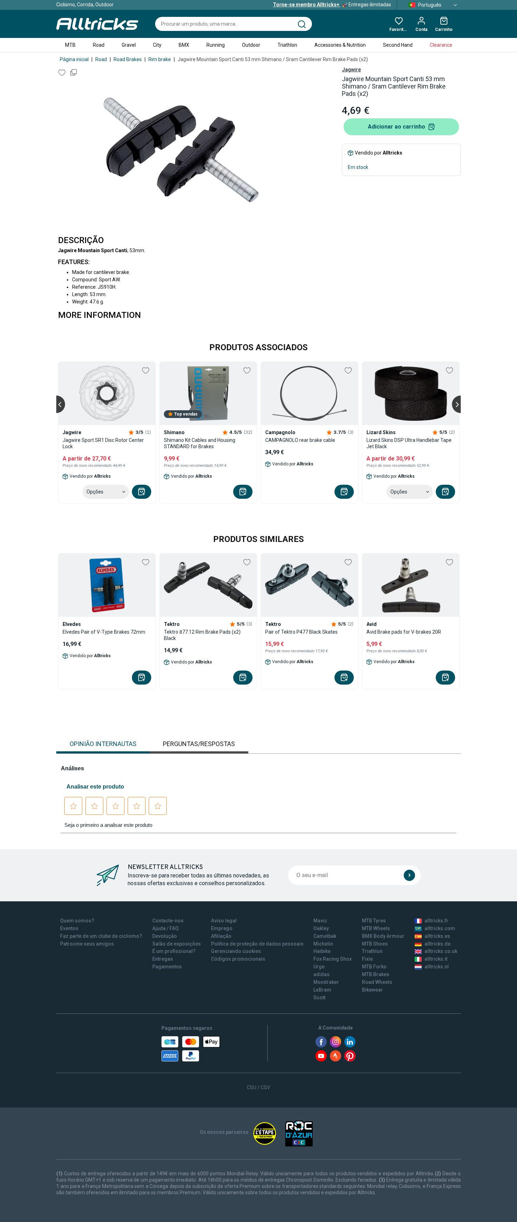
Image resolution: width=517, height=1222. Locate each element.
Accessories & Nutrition (340, 45)
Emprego (221, 928)
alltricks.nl (437, 966)
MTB (70, 45)
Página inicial (74, 59)
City (157, 45)
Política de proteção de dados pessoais (257, 944)
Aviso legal (224, 920)
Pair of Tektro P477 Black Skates (301, 632)
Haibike (322, 951)
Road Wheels (377, 982)
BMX (184, 45)
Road (98, 45)
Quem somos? (77, 920)
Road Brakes (128, 59)
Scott (319, 997)
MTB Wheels (376, 928)
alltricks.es (437, 936)
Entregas (162, 959)
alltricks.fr (436, 920)
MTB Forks (374, 966)
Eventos (69, 928)
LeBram (322, 990)
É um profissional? (174, 951)
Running (215, 45)
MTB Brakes (375, 974)
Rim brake (159, 59)
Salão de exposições (176, 944)
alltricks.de (438, 944)
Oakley (321, 928)
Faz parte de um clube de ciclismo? (101, 936)
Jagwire (351, 69)
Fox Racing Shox (332, 959)
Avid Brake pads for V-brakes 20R (403, 632)
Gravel (129, 45)
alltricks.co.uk (441, 951)
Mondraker (326, 982)
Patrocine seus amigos (87, 944)
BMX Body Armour (383, 936)
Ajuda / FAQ (165, 928)
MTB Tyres (374, 920)
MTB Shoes (375, 944)
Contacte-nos (168, 920)
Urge (319, 966)
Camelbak (324, 936)
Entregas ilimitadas (332, 4)
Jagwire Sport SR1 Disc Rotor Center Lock (103, 443)
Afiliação (221, 936)
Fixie (367, 959)
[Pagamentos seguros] (190, 1048)
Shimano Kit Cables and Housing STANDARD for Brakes (199, 443)
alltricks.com (440, 928)
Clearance (441, 45)
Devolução (164, 936)
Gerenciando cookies (236, 951)
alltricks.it (436, 959)
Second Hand (398, 45)
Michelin (323, 944)
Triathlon (287, 45)
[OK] (409, 875)
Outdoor (251, 45)
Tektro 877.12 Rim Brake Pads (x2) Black (202, 635)
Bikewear (372, 990)
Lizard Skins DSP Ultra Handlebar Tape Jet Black (409, 443)
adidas (321, 974)
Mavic (320, 920)
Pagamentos (167, 966)
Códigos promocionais (238, 959)
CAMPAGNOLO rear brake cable (300, 440)
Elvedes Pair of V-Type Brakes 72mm (104, 632)
